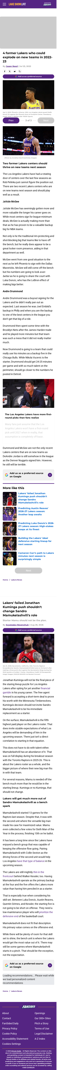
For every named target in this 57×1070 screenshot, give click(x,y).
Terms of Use (42, 1028)
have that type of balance (31, 861)
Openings (40, 1013)
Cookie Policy (9, 1033)
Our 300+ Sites (43, 1018)
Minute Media (16, 1051)
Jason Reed (12, 66)
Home (5, 580)
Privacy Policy (9, 1028)
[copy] (20, 71)
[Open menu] (4, 4)
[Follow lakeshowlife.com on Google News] (50, 475)
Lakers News (16, 580)
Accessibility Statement (15, 1038)
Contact (6, 1018)
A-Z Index (40, 1038)
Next (46, 120)
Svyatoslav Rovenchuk (17, 625)
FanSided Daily (10, 1023)
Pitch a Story (41, 1023)
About (5, 1013)
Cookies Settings (11, 1043)
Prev (11, 120)
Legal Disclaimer (44, 1033)
